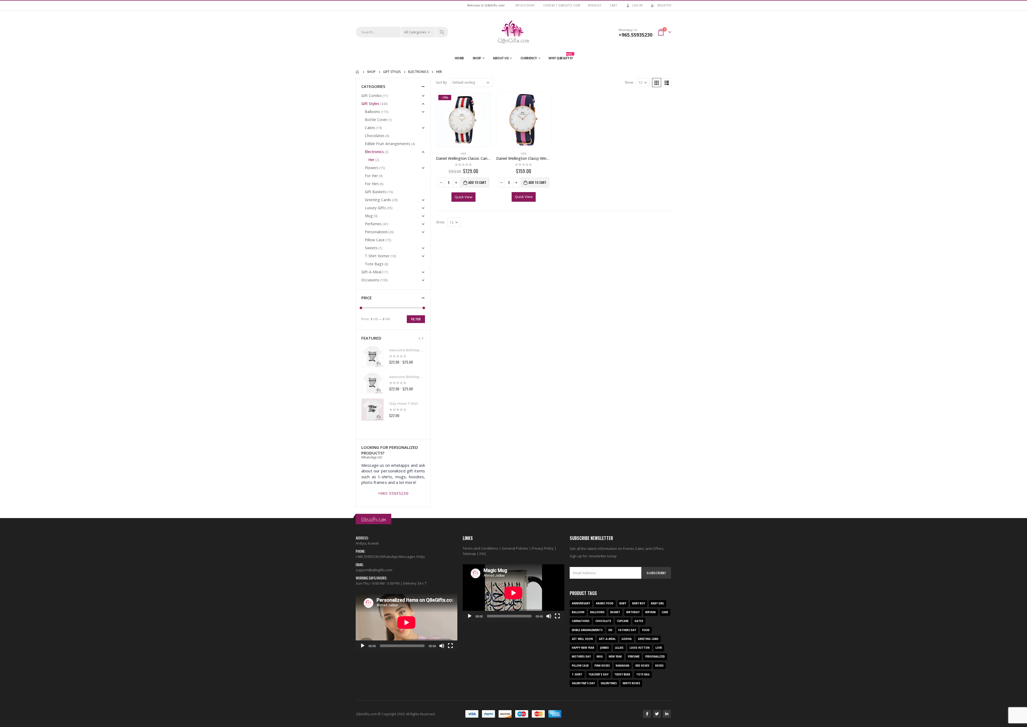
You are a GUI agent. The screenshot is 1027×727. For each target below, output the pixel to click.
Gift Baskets (375, 191)
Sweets (371, 247)
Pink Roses (602, 665)
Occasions (370, 279)
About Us (500, 58)
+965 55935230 (393, 493)
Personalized (376, 231)
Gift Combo (371, 95)
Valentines (609, 683)
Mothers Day (581, 656)
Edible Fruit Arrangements (387, 143)
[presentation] (419, 338)
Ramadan (622, 665)
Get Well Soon (582, 639)
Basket (615, 612)
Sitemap (469, 553)
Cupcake (623, 621)
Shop (477, 58)
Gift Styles (370, 103)
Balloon (578, 612)
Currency (528, 58)
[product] (523, 120)
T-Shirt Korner (377, 255)
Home (459, 58)
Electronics (374, 151)
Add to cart (477, 182)
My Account (525, 5)
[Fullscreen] (450, 645)
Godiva (627, 639)
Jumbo (604, 648)
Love (659, 648)
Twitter (657, 714)
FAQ (483, 553)
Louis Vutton (640, 648)
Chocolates (375, 135)
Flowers (371, 167)
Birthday (632, 612)
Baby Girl (657, 603)
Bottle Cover (376, 119)
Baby (622, 603)
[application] (406, 622)
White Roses (631, 683)
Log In (637, 5)
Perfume (633, 656)
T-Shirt (577, 674)
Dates (639, 621)
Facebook (647, 714)
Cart (613, 5)
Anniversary (581, 603)
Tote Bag (643, 674)
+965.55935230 (635, 35)
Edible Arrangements (587, 630)
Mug (369, 215)
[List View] (666, 82)
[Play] (362, 645)
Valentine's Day (583, 683)
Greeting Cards (378, 199)
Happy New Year (583, 648)
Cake (665, 612)
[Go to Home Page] (357, 72)
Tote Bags (374, 263)
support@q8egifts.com (374, 569)
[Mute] (441, 645)
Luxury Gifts (375, 207)
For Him (372, 183)
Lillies (619, 648)
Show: (629, 82)
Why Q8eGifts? (561, 56)
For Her (371, 175)
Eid (610, 630)
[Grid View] (656, 82)
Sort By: (441, 82)
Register (664, 5)
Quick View (463, 197)
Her (463, 153)
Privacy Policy (543, 548)
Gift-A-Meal (371, 271)
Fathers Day (627, 630)
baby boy (638, 603)
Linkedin (667, 714)
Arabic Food (605, 603)
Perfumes (373, 223)
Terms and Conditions (480, 548)
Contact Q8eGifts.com (561, 5)
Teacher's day (598, 674)
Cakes (370, 127)
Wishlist (594, 5)
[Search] (442, 32)
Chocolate (603, 621)
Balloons (372, 111)
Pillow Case (375, 239)
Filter (416, 319)
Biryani (650, 612)
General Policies (515, 548)
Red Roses (642, 665)
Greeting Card (648, 639)
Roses (659, 665)
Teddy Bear (622, 674)
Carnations (580, 621)
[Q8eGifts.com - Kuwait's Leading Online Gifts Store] (513, 32)
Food (646, 630)
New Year (615, 656)
